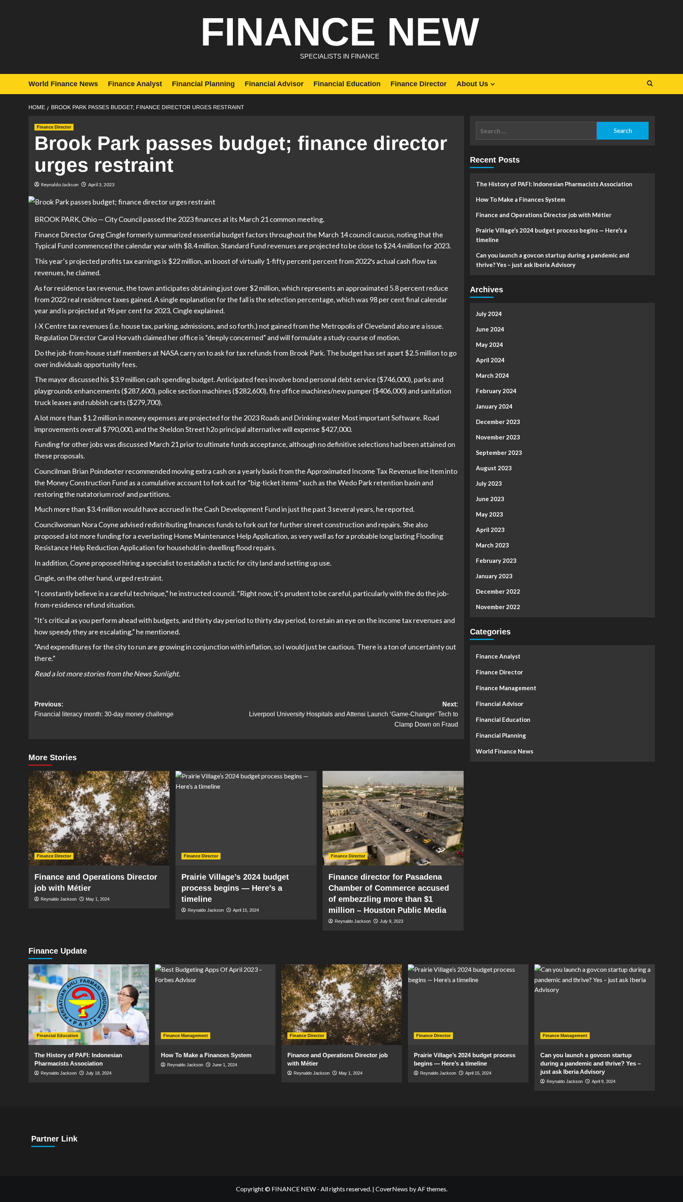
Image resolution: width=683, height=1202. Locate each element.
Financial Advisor (274, 84)
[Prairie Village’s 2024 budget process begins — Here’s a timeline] (246, 818)
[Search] (650, 84)
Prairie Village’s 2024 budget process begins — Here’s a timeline (235, 888)
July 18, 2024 (98, 1073)
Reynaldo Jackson (60, 184)
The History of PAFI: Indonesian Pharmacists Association (554, 183)
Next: (353, 714)
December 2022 (498, 591)
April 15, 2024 (246, 910)
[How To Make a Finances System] (215, 1004)
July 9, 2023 (391, 921)
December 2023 (498, 421)
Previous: (104, 709)
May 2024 (489, 344)
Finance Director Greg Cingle (79, 234)
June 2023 (490, 498)
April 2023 (490, 529)
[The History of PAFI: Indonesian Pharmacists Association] (88, 1004)
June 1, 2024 (224, 1064)
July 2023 (489, 483)
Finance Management (506, 687)
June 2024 (490, 329)
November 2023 (498, 437)
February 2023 (496, 560)
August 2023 (494, 467)
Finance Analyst (135, 84)
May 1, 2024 (97, 899)
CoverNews (391, 1189)
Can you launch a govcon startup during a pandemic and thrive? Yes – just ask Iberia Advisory (552, 260)
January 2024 (494, 406)
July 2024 (489, 313)
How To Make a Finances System (520, 199)
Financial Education (347, 84)
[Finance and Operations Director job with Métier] (99, 818)
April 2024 (490, 359)
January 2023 (494, 575)
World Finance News (63, 84)
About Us (472, 84)
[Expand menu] (492, 84)
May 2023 (489, 514)
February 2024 (496, 390)
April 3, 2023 (101, 184)
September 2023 (499, 452)
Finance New (339, 31)
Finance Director (419, 84)
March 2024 (492, 375)
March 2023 (492, 545)
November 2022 (498, 606)
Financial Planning (203, 84)
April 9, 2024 (603, 1081)
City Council (123, 219)
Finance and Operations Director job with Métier (543, 214)
